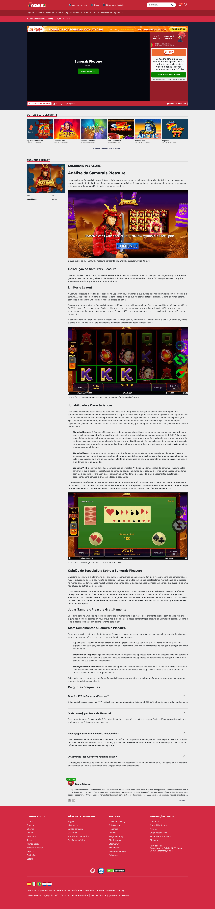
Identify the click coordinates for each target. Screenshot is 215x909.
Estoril (30, 859)
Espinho (30, 851)
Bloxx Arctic (140, 141)
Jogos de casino (79, 5)
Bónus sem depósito (115, 5)
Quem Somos (63, 890)
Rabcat (112, 832)
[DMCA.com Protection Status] (116, 871)
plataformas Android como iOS (91, 742)
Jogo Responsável (158, 832)
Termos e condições (105, 890)
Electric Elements (88, 141)
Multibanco (73, 825)
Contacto (154, 821)
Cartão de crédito (76, 840)
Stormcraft (114, 844)
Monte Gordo (33, 844)
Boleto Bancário (75, 829)
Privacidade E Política (160, 836)
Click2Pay (72, 832)
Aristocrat (113, 855)
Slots (96, 5)
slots (50, 19)
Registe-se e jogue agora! (169, 75)
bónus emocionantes (157, 485)
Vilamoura (31, 836)
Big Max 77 (166, 141)
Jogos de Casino (73, 13)
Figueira (30, 825)
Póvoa (30, 832)
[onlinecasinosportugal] (37, 4)
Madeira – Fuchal (35, 847)
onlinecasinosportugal (37, 19)
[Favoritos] (185, 5)
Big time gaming (116, 840)
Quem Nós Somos (158, 825)
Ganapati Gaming (117, 821)
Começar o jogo (88, 71)
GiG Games (114, 825)
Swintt (89, 65)
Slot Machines (90, 13)
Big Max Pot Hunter (35, 141)
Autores (153, 829)
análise (77, 180)
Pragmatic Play (116, 836)
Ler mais (182, 800)
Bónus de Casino (53, 13)
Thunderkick (115, 847)
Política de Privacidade (83, 890)
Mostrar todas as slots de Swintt (107, 148)
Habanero (113, 829)
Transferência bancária (78, 836)
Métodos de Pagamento (112, 13)
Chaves (30, 829)
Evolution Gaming (117, 851)
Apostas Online (35, 13)
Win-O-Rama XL (114, 141)
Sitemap (154, 840)
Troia (29, 840)
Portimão (31, 855)
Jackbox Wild (59, 141)
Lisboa (30, 821)
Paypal (71, 821)
